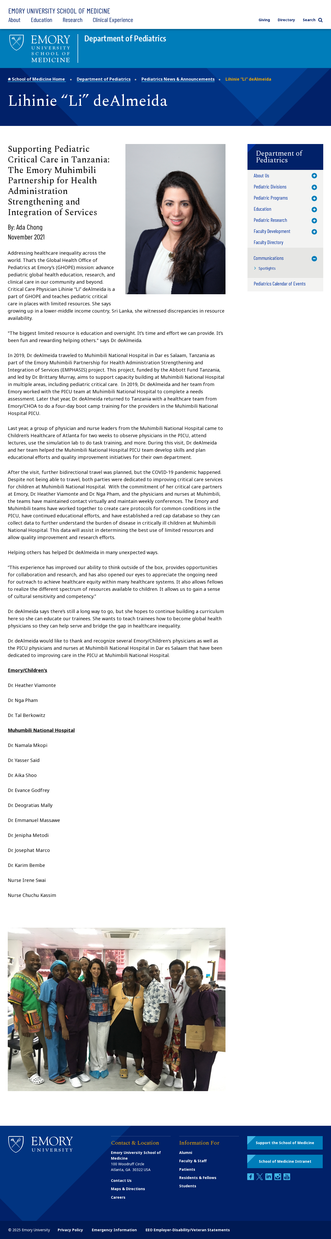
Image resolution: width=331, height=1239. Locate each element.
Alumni (185, 1152)
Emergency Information (114, 1229)
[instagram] (278, 1178)
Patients (187, 1169)
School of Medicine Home (38, 79)
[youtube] (286, 1178)
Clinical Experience (113, 19)
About (14, 19)
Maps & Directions (128, 1188)
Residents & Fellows (197, 1177)
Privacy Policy (70, 1229)
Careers (118, 1197)
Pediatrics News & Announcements (178, 79)
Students (187, 1185)
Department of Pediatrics (104, 79)
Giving (264, 19)
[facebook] (251, 1178)
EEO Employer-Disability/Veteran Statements (188, 1229)
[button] (285, 157)
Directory (286, 19)
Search (309, 19)
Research (72, 19)
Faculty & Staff (193, 1160)
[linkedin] (269, 1178)
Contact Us (121, 1180)
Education (41, 19)
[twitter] (260, 1178)
